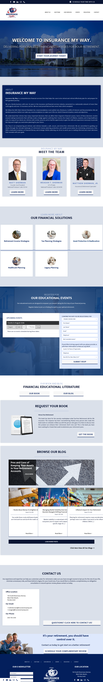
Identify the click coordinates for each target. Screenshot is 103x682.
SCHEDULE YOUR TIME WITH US (83, 2)
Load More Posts (51, 541)
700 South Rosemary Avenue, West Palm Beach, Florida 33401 (16, 598)
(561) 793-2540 (11, 617)
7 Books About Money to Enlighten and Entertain (29, 510)
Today (38, 327)
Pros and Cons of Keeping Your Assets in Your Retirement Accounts (22, 466)
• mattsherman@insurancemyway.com (19, 608)
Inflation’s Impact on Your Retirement (88, 510)
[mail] (21, 2)
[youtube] (14, 2)
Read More (29, 533)
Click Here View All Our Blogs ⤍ (82, 548)
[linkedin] (17, 2)
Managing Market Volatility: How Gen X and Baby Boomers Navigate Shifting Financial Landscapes (59, 511)
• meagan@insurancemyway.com (17, 610)
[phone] (24, 2)
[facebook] (11, 2)
